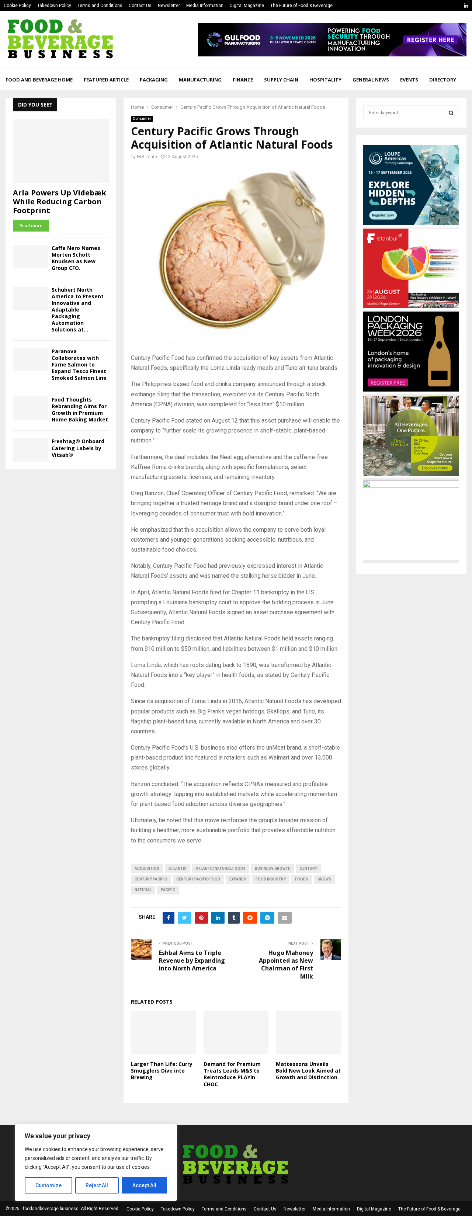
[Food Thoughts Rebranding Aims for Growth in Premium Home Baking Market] (30, 408)
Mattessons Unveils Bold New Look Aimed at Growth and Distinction (308, 1070)
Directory (442, 79)
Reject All (97, 1185)
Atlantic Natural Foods (221, 868)
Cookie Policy (17, 5)
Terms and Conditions (99, 5)
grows (324, 879)
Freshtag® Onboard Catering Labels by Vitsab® (78, 448)
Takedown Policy (54, 5)
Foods (301, 879)
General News (371, 79)
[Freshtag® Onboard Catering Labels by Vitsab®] (30, 449)
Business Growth (273, 868)
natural (143, 890)
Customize (48, 1185)
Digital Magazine (247, 5)
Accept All (144, 1185)
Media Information (204, 5)
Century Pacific (151, 879)
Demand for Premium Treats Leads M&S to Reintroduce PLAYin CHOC (232, 1074)
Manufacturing (200, 79)
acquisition (147, 868)
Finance (243, 79)
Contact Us (140, 5)
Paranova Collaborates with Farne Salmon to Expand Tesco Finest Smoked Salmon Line (79, 364)
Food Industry (271, 879)
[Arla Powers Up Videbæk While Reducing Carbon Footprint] (61, 151)
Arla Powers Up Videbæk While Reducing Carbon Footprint (59, 201)
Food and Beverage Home (39, 79)
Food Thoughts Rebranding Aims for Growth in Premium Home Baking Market (80, 409)
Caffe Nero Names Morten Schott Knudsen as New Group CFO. (76, 257)
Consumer (142, 119)
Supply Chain (281, 79)
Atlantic (178, 868)
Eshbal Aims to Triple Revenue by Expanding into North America (192, 961)
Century (308, 868)
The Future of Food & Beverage (301, 5)
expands (237, 879)
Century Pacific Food (198, 879)
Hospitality (325, 79)
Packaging (154, 79)
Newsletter (169, 5)
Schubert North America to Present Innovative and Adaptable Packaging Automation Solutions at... (78, 309)
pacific (168, 890)
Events (409, 79)
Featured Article (106, 79)
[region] (96, 1162)
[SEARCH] (451, 112)
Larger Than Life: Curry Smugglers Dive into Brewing (161, 1070)
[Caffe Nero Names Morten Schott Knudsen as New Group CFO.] (30, 256)
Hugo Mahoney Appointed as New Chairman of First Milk (286, 964)
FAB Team (147, 156)
